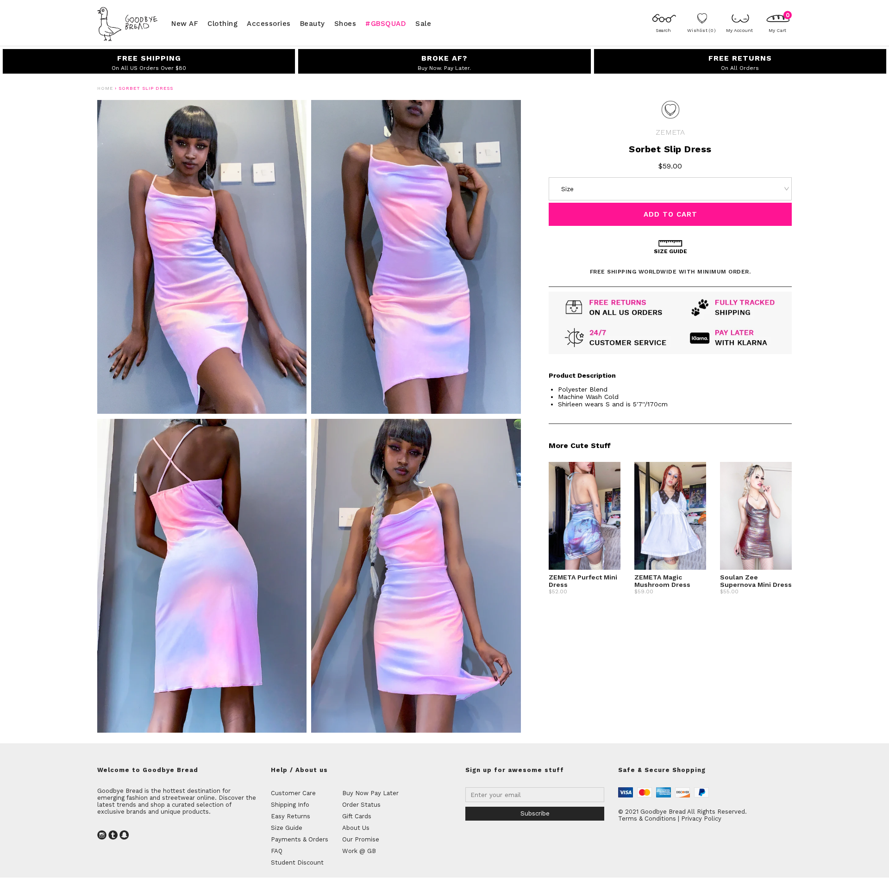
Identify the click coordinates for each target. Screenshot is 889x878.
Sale (423, 23)
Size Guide (286, 827)
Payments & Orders (299, 839)
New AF (184, 23)
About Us (355, 827)
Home (105, 88)
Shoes (345, 23)
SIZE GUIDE (670, 251)
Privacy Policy (701, 818)
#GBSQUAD (385, 23)
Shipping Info (290, 804)
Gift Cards (356, 816)
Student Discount (297, 862)
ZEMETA (670, 132)
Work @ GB (359, 850)
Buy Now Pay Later (370, 793)
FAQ (276, 850)
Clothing (222, 23)
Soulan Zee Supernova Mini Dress (756, 580)
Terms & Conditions (647, 818)
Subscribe (535, 813)
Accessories (269, 23)
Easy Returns (290, 816)
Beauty (312, 23)
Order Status (361, 804)
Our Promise (360, 839)
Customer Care (293, 793)
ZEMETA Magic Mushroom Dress (662, 580)
